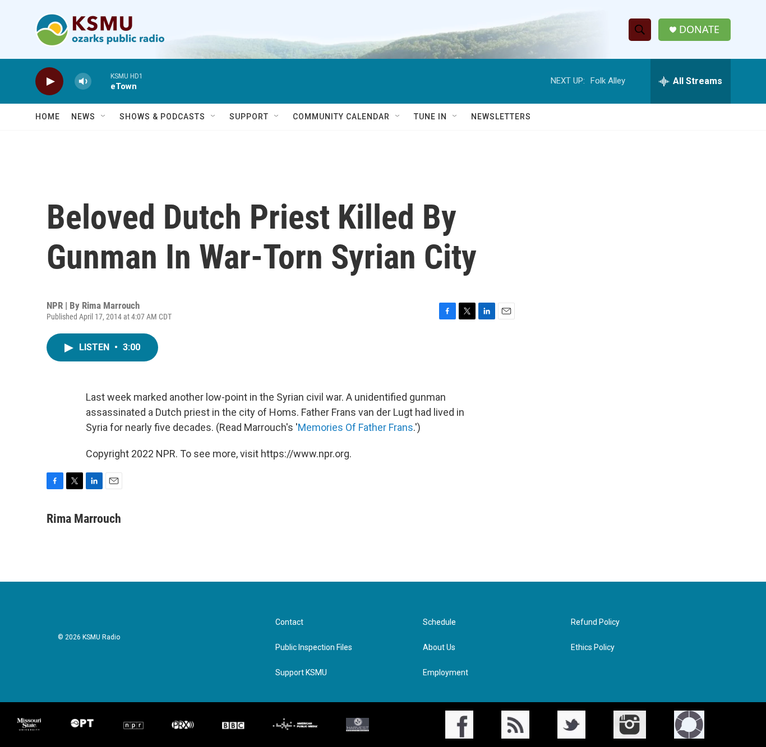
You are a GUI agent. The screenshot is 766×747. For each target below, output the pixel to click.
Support (249, 116)
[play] (49, 81)
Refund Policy (595, 622)
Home (47, 116)
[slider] (101, 81)
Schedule (439, 622)
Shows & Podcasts (162, 116)
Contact (289, 622)
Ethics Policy (593, 647)
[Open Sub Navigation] (103, 116)
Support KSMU (301, 673)
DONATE (699, 29)
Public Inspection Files (313, 647)
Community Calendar (341, 116)
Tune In (430, 116)
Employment (445, 673)
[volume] (83, 81)
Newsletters (501, 116)
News (83, 116)
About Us (439, 647)
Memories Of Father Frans (355, 427)
